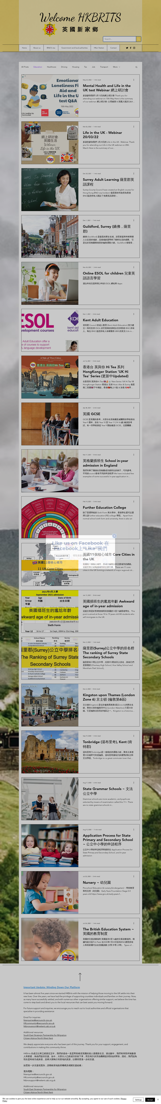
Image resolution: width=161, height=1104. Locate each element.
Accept (150, 1099)
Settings (138, 1099)
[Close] (157, 1099)
